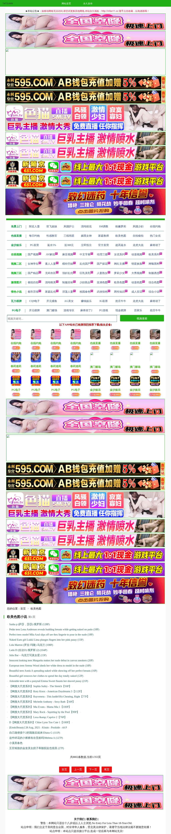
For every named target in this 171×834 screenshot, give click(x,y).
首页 (23, 608)
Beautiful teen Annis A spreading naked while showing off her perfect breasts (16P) (53, 670)
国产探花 (102, 263)
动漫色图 (136, 282)
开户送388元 (95, 394)
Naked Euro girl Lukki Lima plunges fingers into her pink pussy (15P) (46, 639)
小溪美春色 (16, 743)
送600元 (95, 371)
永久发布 (88, 3)
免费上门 (16, 347)
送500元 (16, 394)
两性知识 (119, 291)
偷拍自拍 (33, 282)
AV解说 (50, 254)
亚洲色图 (102, 282)
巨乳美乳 (85, 273)
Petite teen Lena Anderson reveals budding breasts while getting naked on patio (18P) (54, 629)
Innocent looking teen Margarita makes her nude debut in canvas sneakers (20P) (51, 660)
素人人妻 (50, 263)
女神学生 (33, 263)
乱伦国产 (85, 263)
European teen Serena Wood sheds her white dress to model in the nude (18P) (50, 665)
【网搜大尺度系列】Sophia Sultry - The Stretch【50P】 (40, 686)
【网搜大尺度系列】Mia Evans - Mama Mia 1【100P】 (40, 706)
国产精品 (33, 273)
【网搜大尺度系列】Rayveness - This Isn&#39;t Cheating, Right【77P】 (49, 696)
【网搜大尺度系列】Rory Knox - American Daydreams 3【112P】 (46, 691)
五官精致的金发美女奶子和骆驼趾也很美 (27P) (36, 748)
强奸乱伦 (67, 273)
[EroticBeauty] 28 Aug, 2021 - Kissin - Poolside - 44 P (38, 727)
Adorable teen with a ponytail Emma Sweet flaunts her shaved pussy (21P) (48, 681)
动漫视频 (136, 254)
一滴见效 (16, 370)
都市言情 (33, 291)
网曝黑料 (154, 263)
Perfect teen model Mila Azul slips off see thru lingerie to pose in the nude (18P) (51, 634)
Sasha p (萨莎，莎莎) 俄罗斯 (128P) (29, 624)
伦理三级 (102, 254)
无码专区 (50, 273)
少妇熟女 (85, 282)
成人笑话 (136, 291)
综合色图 (154, 282)
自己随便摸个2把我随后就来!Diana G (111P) (34, 732)
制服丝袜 (67, 282)
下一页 (93, 769)
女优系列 (119, 254)
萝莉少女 (119, 273)
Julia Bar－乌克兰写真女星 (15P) (27, 655)
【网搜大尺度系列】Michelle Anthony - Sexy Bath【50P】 (42, 701)
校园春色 (85, 291)
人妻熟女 (102, 273)
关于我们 (79, 819)
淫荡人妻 (67, 291)
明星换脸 (136, 263)
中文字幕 (85, 254)
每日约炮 (95, 347)
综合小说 (154, 291)
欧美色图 (119, 282)
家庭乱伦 (50, 291)
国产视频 (33, 254)
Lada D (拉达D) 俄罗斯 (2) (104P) (28, 650)
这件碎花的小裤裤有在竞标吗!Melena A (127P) (36, 737)
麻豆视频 (67, 254)
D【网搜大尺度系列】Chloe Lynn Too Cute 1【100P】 (40, 722)
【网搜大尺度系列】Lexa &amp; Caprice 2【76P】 (38, 717)
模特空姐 (67, 263)
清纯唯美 (50, 282)
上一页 (78, 769)
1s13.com (8, 3)
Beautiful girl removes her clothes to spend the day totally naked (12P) (46, 675)
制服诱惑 (154, 273)
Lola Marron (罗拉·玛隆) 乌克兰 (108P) (31, 644)
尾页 (106, 769)
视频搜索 (142, 318)
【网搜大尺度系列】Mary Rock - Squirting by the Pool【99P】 (44, 712)
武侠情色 (102, 291)
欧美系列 (154, 254)
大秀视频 (136, 273)
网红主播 (119, 263)
